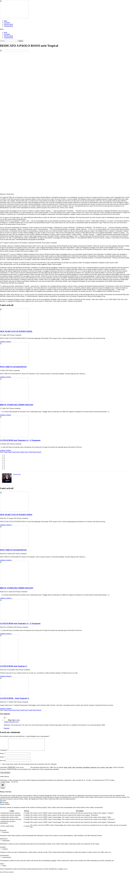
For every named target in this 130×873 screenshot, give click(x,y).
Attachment (3, 767)
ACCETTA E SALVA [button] (7, 872)
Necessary (5, 802)
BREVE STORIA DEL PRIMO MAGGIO (16, 405)
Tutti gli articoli (8, 24)
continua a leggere (5, 341)
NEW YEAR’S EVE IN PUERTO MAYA (16, 331)
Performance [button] (4, 839)
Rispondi (6, 728)
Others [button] (2, 864)
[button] (65, 29)
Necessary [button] (3, 800)
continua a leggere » (6, 525)
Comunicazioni (8, 26)
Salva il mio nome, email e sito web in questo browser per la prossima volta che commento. (29, 764)
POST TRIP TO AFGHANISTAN (13, 367)
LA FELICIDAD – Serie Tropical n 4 (14, 698)
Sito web (2, 760)
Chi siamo (7, 22)
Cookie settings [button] (5, 782)
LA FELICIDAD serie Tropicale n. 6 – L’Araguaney (20, 440)
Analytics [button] (3, 847)
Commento (4, 750)
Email (2, 757)
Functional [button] (3, 830)
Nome (2, 753)
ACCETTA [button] (14, 782)
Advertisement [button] (4, 855)
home (5, 21)
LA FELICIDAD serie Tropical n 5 (13, 666)
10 (39, 452)
